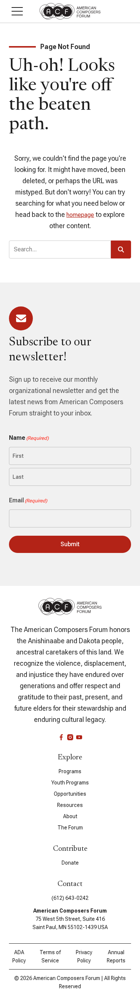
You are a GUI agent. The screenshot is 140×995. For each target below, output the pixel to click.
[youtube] (79, 737)
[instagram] (70, 737)
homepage (80, 214)
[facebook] (61, 737)
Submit (70, 544)
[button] (17, 11)
